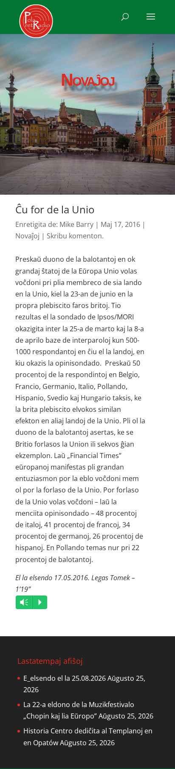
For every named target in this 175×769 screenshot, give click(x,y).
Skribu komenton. (75, 235)
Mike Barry (76, 224)
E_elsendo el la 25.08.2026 (64, 678)
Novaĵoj (27, 235)
